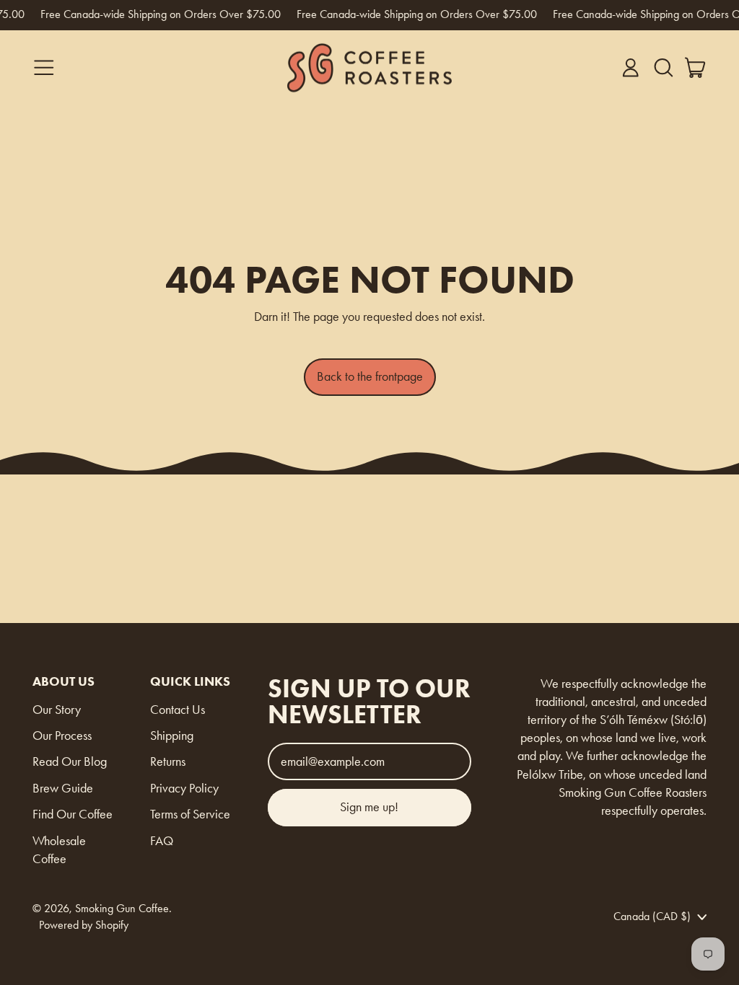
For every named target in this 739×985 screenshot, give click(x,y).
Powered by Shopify (83, 925)
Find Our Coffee (72, 814)
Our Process (62, 735)
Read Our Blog (69, 761)
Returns (167, 761)
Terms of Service (190, 814)
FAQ (161, 841)
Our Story (56, 709)
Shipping (171, 735)
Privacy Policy (184, 788)
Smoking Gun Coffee (122, 908)
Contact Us (177, 709)
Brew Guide (62, 788)
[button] (663, 67)
